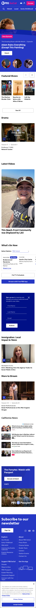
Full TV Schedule (18, 275)
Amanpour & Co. (7, 365)
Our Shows (5, 540)
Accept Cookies (18, 604)
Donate (30, 3)
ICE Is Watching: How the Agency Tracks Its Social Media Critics (16, 369)
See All (18, 110)
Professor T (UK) (7, 147)
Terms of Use (26, 594)
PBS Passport (6, 570)
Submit (11, 325)
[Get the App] (26, 568)
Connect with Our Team (7, 578)
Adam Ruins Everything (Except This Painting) (13, 46)
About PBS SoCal (25, 540)
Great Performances (8, 406)
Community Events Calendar (8, 548)
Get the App (23, 561)
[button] (18, 429)
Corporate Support (7, 575)
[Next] (32, 75)
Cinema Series (24, 545)
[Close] (34, 584)
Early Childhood (27, 9)
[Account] (24, 3)
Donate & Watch (13, 479)
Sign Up (7, 530)
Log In (6, 484)
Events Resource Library (7, 553)
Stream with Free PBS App (17, 281)
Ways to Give (6, 567)
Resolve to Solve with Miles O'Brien (18, 99)
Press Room (23, 542)
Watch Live (7, 268)
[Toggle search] (3, 9)
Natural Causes (6, 149)
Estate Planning (6, 572)
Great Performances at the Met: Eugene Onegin (15, 409)
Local (16, 9)
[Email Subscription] (21, 3)
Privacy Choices (18, 599)
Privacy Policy (6, 595)
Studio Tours (23, 548)
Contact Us (22, 556)
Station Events (24, 553)
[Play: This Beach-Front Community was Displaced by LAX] (18, 198)
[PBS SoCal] (9, 3)
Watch (9, 9)
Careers (21, 551)
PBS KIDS (4, 545)
